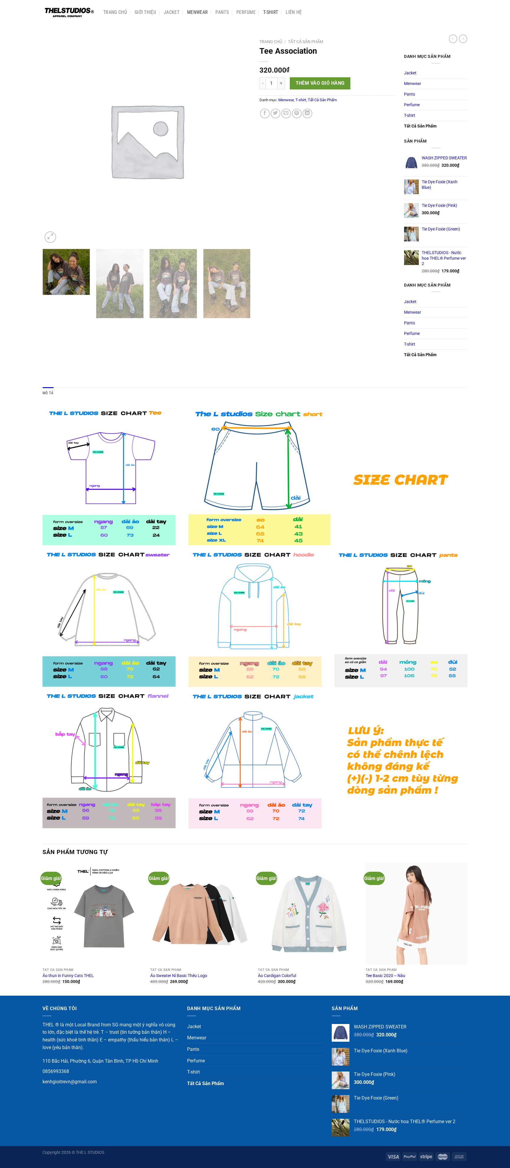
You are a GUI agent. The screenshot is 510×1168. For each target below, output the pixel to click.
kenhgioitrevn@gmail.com (69, 1081)
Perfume (246, 12)
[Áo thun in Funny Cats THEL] (93, 914)
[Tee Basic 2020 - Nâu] (417, 914)
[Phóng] (50, 237)
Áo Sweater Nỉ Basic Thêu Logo (178, 975)
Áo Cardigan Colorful (277, 975)
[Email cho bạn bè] (286, 113)
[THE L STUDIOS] (68, 12)
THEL (48, 1025)
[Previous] (42, 928)
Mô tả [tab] (47, 393)
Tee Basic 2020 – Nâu (385, 975)
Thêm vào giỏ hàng (320, 83)
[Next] (241, 284)
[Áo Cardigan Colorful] (309, 914)
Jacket (171, 12)
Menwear (197, 12)
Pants (222, 12)
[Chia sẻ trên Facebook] (265, 113)
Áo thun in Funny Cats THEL (68, 975)
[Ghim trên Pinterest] (297, 113)
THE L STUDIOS (90, 1152)
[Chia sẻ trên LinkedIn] (307, 113)
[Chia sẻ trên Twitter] (275, 113)
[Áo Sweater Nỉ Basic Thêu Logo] (201, 914)
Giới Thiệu (145, 12)
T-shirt (270, 12)
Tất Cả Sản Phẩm (305, 41)
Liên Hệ (294, 12)
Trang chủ (115, 12)
